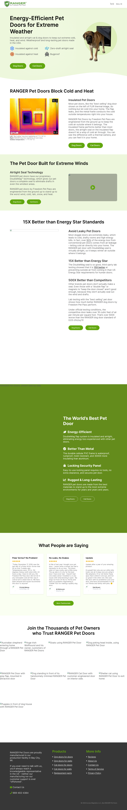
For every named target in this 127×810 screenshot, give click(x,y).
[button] (92, 187)
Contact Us (18, 787)
